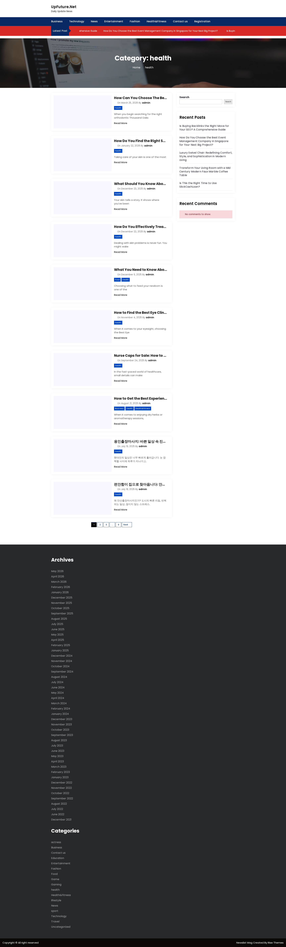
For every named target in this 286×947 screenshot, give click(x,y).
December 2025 (61, 598)
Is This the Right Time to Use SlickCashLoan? (198, 185)
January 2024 (60, 714)
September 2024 (62, 672)
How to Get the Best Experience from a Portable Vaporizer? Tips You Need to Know (140, 398)
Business (57, 21)
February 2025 (60, 645)
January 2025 (60, 650)
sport (54, 911)
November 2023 (61, 724)
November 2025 (61, 603)
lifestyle (56, 900)
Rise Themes (276, 942)
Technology (76, 21)
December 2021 (61, 819)
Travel (55, 921)
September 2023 (62, 735)
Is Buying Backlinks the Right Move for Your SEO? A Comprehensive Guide (204, 127)
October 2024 (60, 666)
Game (55, 879)
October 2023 (60, 730)
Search (184, 97)
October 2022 (60, 793)
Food (117, 279)
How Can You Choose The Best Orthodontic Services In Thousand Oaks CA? (140, 97)
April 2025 (57, 640)
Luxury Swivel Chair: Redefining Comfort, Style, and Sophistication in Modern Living (205, 156)
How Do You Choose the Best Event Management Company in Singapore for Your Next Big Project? (148, 31)
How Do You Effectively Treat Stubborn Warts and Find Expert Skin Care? (140, 226)
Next (125, 524)
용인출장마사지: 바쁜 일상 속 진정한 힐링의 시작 (140, 441)
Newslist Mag (244, 942)
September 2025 (62, 613)
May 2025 (57, 635)
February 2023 (60, 772)
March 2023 (58, 767)
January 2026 (60, 592)
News (94, 21)
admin (146, 102)
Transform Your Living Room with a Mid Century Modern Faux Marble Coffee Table (204, 171)
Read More (120, 123)
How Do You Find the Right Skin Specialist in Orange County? (140, 140)
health (118, 108)
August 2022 (59, 804)
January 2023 (60, 777)
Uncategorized (60, 927)
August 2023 (59, 740)
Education (57, 858)
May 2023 (57, 756)
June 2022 (57, 814)
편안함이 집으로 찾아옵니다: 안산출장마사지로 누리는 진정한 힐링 (140, 484)
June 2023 (57, 751)
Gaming (56, 884)
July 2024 (57, 682)
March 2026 (59, 582)
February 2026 (60, 587)
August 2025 (59, 619)
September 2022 (62, 798)
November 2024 (61, 661)
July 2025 (57, 624)
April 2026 (57, 576)
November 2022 (61, 788)
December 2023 (61, 719)
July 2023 (57, 745)
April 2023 (57, 761)
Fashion (135, 21)
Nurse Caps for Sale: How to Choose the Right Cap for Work (140, 355)
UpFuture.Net (63, 6)
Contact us (180, 21)
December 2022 (61, 782)
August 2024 (59, 677)
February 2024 (60, 708)
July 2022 (57, 809)
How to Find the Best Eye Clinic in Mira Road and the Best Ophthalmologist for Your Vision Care (140, 312)
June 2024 (58, 687)
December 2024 (61, 656)
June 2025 (57, 629)
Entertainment (113, 21)
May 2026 (57, 571)
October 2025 (60, 608)
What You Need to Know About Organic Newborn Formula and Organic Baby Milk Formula (140, 269)
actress (56, 842)
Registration (202, 21)
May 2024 (57, 693)
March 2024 (59, 703)
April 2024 (57, 698)
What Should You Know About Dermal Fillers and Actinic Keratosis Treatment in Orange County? (140, 183)
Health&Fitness (156, 21)
